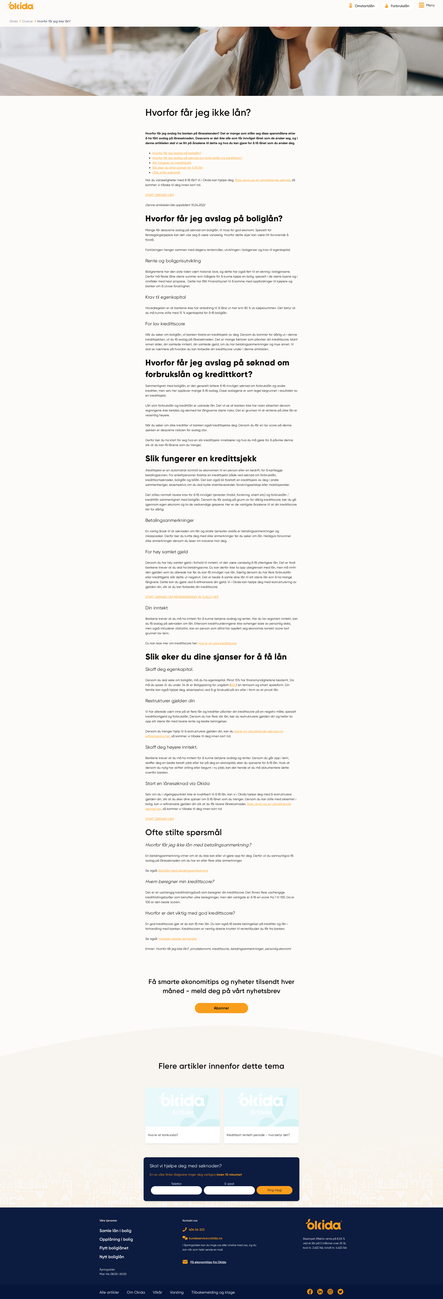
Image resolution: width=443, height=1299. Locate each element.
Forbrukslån (400, 6)
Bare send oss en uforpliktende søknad (262, 180)
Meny (430, 5)
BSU (233, 685)
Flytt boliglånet (114, 1247)
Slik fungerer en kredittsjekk (171, 163)
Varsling (177, 1292)
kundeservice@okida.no (205, 1238)
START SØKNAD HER (159, 195)
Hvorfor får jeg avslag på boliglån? (176, 153)
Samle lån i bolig (115, 1230)
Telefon (176, 1184)
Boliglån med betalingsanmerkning (183, 870)
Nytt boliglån (112, 1256)
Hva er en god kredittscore (217, 643)
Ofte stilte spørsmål (166, 172)
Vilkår (157, 1292)
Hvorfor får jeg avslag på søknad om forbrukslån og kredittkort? (197, 158)
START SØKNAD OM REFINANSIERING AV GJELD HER (182, 597)
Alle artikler (109, 1292)
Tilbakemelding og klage (213, 1292)
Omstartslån (364, 6)
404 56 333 (197, 1230)
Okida (13, 21)
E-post (229, 1184)
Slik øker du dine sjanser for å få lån (177, 167)
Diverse (27, 21)
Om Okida (136, 1292)
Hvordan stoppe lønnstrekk (178, 939)
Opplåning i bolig (116, 1239)
